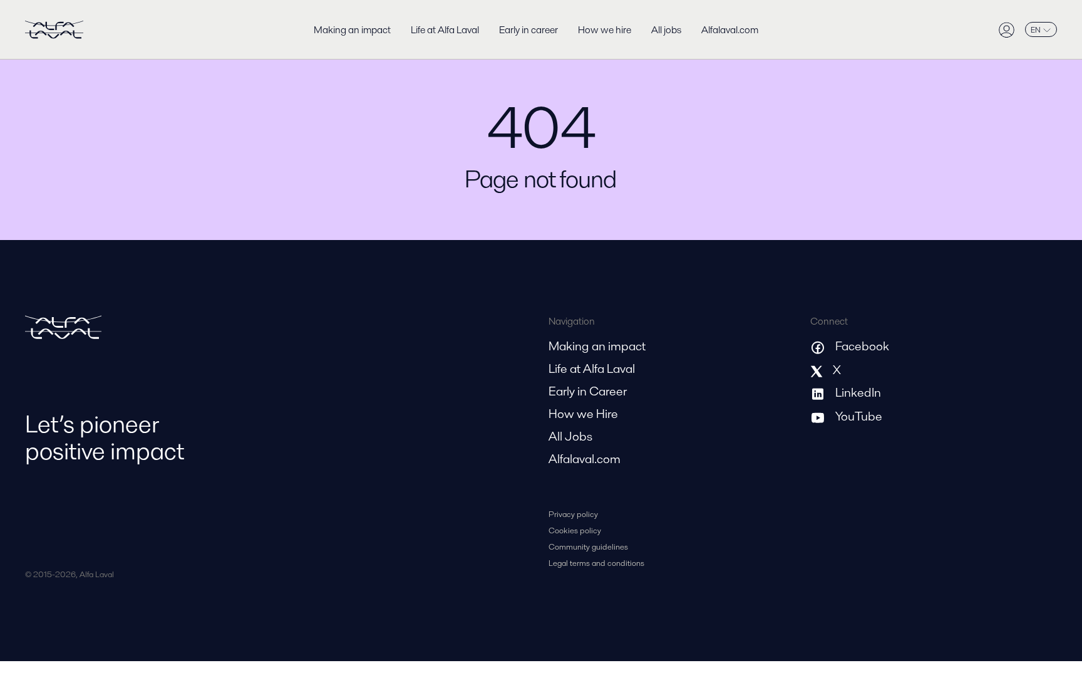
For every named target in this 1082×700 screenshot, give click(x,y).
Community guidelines (588, 547)
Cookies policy (575, 530)
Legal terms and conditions (596, 563)
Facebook (862, 346)
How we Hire (583, 413)
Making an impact (352, 30)
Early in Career (588, 391)
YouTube (858, 416)
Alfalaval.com (729, 30)
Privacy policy (573, 514)
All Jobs (570, 436)
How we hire (604, 30)
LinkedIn (858, 392)
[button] (1036, 29)
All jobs (666, 30)
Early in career (528, 30)
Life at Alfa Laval (445, 30)
